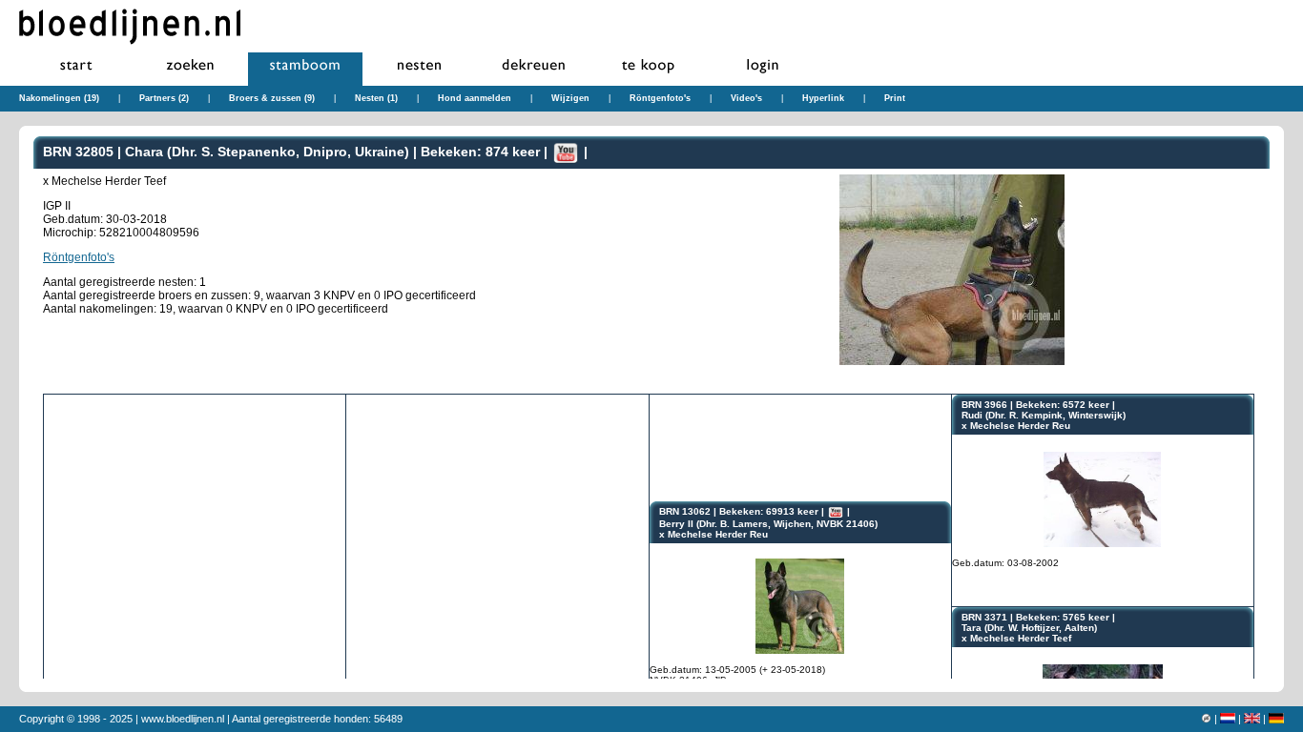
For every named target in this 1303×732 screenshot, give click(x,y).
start (76, 69)
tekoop (648, 69)
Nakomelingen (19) (59, 98)
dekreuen (534, 69)
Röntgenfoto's (660, 98)
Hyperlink (823, 98)
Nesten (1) (376, 98)
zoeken (191, 69)
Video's (746, 98)
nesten (419, 69)
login (763, 69)
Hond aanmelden (474, 98)
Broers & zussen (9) (272, 98)
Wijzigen (570, 98)
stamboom (305, 69)
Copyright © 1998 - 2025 (76, 718)
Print (894, 98)
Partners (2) (164, 98)
